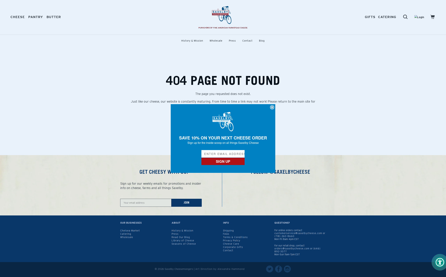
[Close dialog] (272, 107)
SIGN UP (223, 161)
